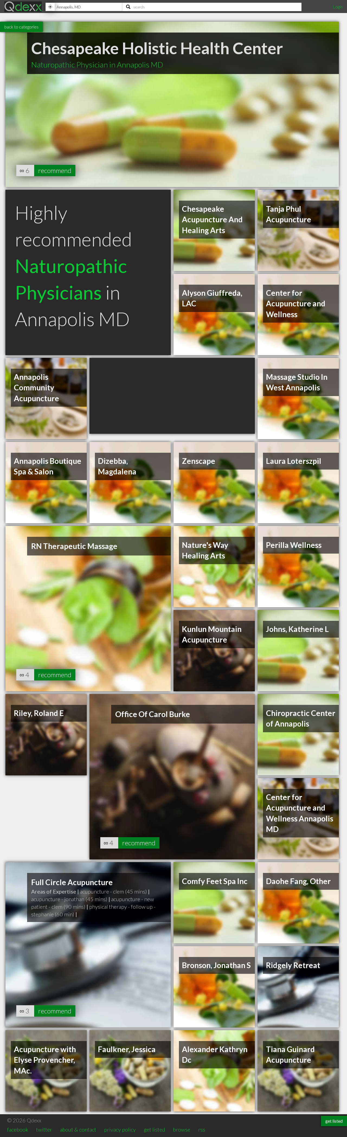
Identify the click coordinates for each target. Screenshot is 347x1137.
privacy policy (120, 1129)
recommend (54, 170)
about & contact (78, 1129)
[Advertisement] (172, 396)
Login (338, 6)
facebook (17, 1129)
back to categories (21, 26)
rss (201, 1129)
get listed (154, 1129)
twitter (44, 1129)
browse (181, 1129)
